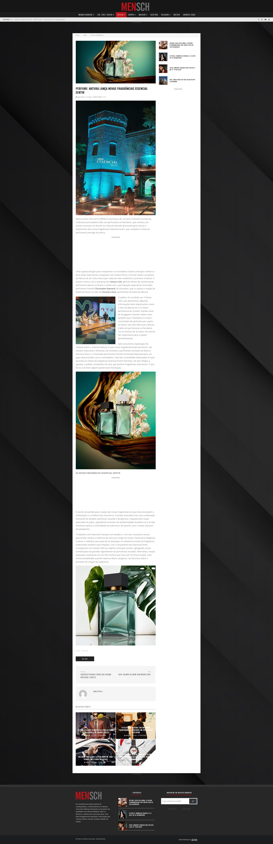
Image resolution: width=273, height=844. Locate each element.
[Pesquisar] (193, 801)
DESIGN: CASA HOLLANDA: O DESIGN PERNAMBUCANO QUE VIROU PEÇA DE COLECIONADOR (182, 45)
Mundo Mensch (86, 14)
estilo (78, 651)
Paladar (165, 14)
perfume (85, 651)
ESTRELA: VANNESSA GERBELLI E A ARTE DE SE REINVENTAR (183, 57)
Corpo (131, 14)
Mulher (142, 14)
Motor (177, 14)
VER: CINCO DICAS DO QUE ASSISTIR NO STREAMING (182, 80)
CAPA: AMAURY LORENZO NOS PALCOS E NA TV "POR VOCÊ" (33, 19)
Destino (154, 14)
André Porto (81, 97)
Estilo (120, 14)
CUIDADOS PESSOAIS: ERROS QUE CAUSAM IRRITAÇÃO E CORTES (96, 675)
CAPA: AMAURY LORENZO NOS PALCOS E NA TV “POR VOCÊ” (182, 69)
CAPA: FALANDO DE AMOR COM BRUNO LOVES (134, 673)
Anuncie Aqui (189, 14)
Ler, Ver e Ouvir (105, 14)
